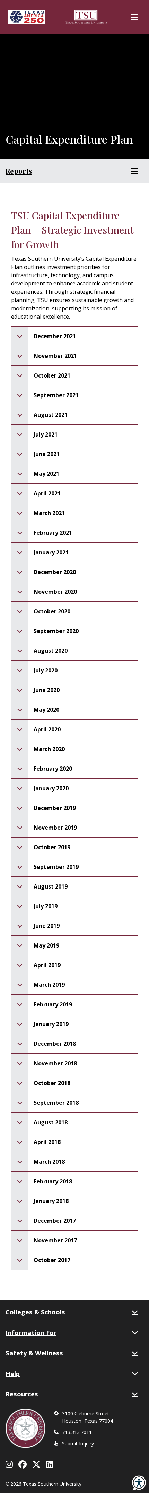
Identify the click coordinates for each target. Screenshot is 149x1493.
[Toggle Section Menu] (134, 171)
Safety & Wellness (34, 1353)
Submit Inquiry (78, 1443)
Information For (31, 1332)
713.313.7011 (77, 1432)
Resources (22, 1394)
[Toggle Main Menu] (134, 17)
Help (13, 1373)
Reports (19, 171)
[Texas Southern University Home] (86, 17)
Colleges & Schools (35, 1311)
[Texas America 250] (27, 17)
